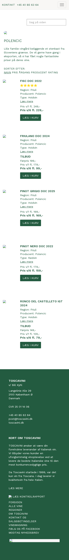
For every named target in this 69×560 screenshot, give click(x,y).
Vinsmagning (18, 525)
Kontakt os (17, 517)
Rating (53, 72)
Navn (7, 72)
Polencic (40, 93)
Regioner (15, 509)
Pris (15, 72)
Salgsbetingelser (22, 521)
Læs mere (26, 101)
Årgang (24, 72)
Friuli (33, 89)
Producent (39, 72)
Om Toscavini (18, 513)
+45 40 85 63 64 (28, 4)
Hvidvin (32, 97)
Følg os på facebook (24, 528)
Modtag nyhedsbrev (24, 532)
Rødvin (32, 257)
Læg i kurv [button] (31, 117)
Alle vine (16, 506)
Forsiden (15, 502)
